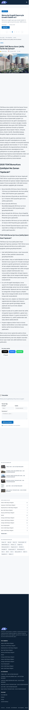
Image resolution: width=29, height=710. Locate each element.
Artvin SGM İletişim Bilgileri (7, 678)
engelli (4, 11)
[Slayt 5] (18, 34)
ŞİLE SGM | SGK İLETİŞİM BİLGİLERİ (9, 701)
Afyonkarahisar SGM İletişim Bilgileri (9, 660)
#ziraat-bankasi (20, 562)
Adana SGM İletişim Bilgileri (7, 656)
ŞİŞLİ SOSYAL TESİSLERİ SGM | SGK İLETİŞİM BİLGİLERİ (13, 703)
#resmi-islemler (22, 554)
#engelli (20, 557)
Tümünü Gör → (4, 546)
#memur (13, 557)
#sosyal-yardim (11, 562)
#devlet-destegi (5, 557)
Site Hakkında (4, 709)
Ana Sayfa (2, 39)
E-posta (16, 418)
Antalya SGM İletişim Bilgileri (7, 674)
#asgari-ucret (14, 559)
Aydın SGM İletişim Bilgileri (7, 681)
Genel (14, 39)
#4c (12, 564)
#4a (3, 564)
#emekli (21, 559)
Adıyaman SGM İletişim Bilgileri (8, 658)
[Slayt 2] (12, 34)
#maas (4, 554)
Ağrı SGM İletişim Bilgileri (7, 662)
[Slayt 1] (10, 34)
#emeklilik (4, 562)
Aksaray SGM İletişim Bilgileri (7, 665)
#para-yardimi (18, 564)
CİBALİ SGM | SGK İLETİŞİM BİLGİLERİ (9, 686)
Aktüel (2, 667)
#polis (25, 564)
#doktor (11, 566)
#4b (7, 564)
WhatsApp (19, 364)
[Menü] (25, 2)
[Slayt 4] (16, 34)
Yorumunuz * (4, 423)
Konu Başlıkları (9, 39)
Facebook (12, 364)
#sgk (9, 554)
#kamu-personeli (5, 559)
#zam (14, 554)
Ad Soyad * (4, 418)
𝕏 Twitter (5, 364)
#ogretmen (4, 566)
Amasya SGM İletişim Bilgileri (7, 669)
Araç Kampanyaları (5, 676)
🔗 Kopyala (5, 367)
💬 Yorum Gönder (7, 434)
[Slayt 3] (14, 34)
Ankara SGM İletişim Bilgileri (7, 671)
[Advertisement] (14, 91)
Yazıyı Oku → (5, 27)
